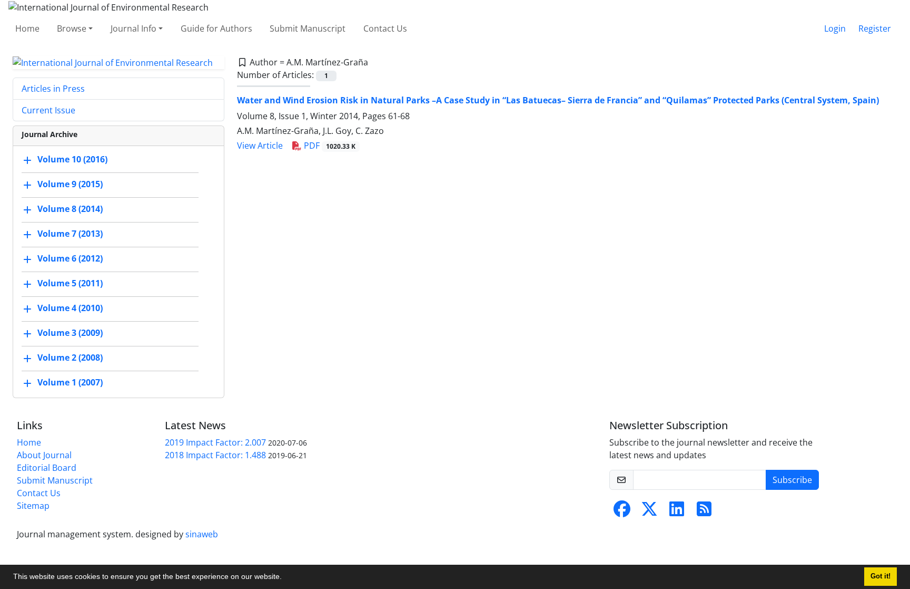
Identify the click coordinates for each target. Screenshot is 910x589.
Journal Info (133, 28)
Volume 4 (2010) (70, 308)
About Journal (44, 455)
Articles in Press (53, 88)
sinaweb (201, 534)
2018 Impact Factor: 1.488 (215, 455)
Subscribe (792, 480)
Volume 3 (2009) (70, 333)
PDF (328, 145)
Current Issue (48, 110)
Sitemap (33, 505)
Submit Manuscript (307, 28)
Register (874, 28)
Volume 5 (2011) (70, 283)
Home (27, 28)
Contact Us (385, 28)
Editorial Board (46, 468)
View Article (260, 145)
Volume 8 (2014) (70, 209)
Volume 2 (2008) (70, 358)
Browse (71, 28)
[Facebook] (622, 512)
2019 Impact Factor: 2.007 (215, 442)
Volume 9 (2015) (70, 184)
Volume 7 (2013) (70, 234)
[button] (285, 578)
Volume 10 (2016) (72, 160)
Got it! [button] (881, 576)
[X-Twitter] (649, 512)
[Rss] (704, 512)
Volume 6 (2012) (70, 259)
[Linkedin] (676, 512)
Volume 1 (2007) (70, 383)
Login (835, 28)
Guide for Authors (216, 28)
